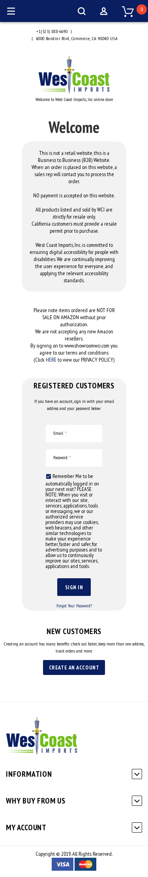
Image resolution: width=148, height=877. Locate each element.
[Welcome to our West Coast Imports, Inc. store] (74, 92)
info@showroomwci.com (96, 31)
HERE (51, 359)
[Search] (82, 11)
